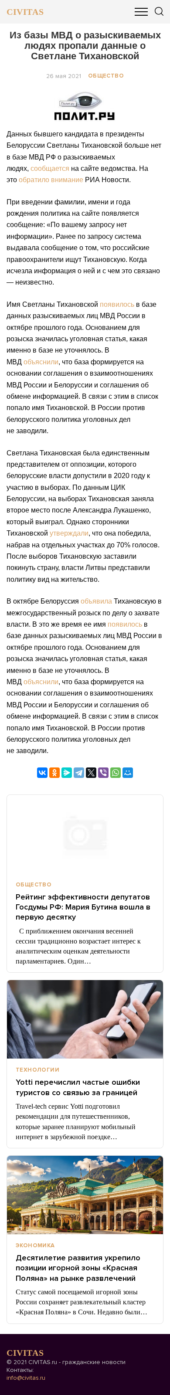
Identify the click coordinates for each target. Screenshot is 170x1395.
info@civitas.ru (26, 1377)
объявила (96, 601)
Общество (106, 75)
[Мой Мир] (127, 772)
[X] (91, 772)
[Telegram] (79, 772)
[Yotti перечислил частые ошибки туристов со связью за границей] (85, 1019)
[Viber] (103, 772)
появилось (117, 304)
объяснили (41, 362)
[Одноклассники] (54, 772)
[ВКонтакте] (42, 772)
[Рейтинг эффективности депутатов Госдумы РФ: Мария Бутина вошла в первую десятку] (85, 834)
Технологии (37, 1069)
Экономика (35, 1245)
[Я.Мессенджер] (66, 772)
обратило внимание (51, 179)
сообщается (50, 168)
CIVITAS (25, 12)
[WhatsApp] (115, 772)
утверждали (69, 533)
